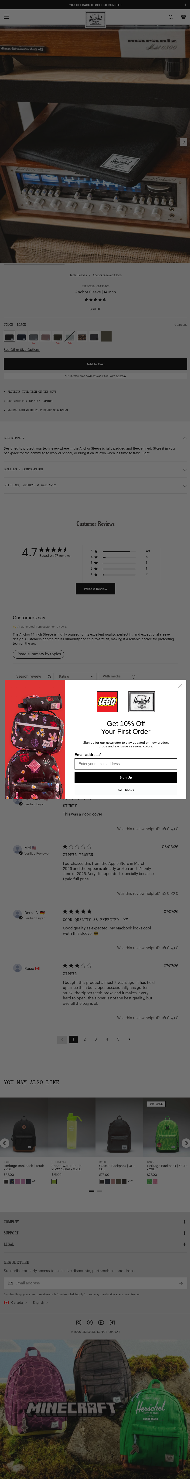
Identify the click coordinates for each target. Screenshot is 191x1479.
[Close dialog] (180, 686)
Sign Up (125, 777)
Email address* (88, 755)
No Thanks (126, 790)
